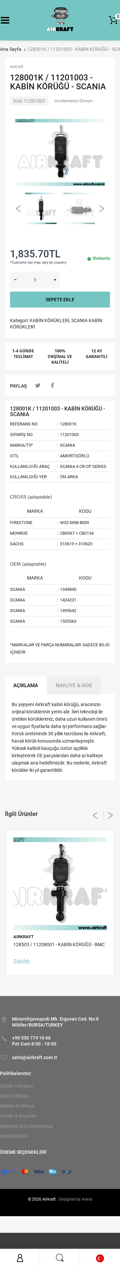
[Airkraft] (60, 20)
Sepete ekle (60, 299)
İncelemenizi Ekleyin (73, 100)
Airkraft (16, 66)
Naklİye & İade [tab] (74, 685)
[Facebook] (52, 385)
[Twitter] (38, 385)
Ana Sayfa (10, 49)
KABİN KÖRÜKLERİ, (50, 320)
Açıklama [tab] (25, 685)
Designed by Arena (75, 1199)
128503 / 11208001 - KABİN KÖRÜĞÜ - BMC (59, 944)
